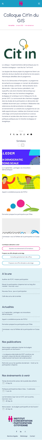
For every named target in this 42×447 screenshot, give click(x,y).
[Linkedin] (21, 431)
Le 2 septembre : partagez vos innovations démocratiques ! (16, 169)
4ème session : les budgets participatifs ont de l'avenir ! (20, 407)
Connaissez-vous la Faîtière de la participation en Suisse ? (20, 237)
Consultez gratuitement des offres (21, 257)
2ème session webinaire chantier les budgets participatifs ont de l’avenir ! (17, 348)
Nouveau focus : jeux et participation (14, 291)
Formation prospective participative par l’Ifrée (17, 214)
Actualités (11, 25)
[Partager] (10, 134)
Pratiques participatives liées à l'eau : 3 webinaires (18, 389)
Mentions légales (12, 436)
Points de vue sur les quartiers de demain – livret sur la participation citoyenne (20, 364)
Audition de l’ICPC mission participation (15, 279)
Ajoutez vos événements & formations (21, 248)
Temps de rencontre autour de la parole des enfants (19, 381)
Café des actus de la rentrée (11, 296)
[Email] (21, 134)
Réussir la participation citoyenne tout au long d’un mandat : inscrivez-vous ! (18, 285)
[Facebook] (17, 431)
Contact (32, 436)
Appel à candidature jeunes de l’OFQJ (14, 192)
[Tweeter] (14, 134)
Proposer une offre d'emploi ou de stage (21, 263)
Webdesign (24, 436)
